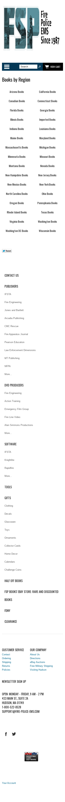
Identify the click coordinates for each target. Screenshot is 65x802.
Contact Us (12, 275)
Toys (7, 529)
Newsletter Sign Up (14, 681)
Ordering (6, 658)
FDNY (7, 610)
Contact (6, 654)
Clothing (9, 505)
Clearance (11, 621)
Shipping (6, 662)
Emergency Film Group (17, 409)
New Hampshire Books (16, 175)
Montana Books (17, 166)
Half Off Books (14, 581)
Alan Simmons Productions (19, 425)
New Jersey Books (47, 175)
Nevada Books (47, 166)
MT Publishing (12, 358)
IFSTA (8, 294)
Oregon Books (17, 203)
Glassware (10, 521)
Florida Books (16, 110)
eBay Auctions (37, 662)
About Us (35, 654)
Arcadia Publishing (14, 318)
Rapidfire (9, 468)
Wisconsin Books (47, 231)
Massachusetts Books (16, 147)
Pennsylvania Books (47, 203)
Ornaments (10, 537)
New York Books (47, 184)
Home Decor (11, 553)
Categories (7, 67)
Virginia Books (17, 221)
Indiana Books (17, 129)
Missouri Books (47, 157)
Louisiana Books (47, 129)
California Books (47, 92)
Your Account (9, 783)
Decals (8, 513)
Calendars (10, 561)
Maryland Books (47, 138)
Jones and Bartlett (14, 310)
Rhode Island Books (17, 212)
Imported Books (47, 119)
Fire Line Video (12, 417)
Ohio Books (47, 194)
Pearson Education (14, 342)
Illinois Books (16, 119)
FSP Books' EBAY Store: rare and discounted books (31, 596)
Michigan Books (47, 147)
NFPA (8, 366)
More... (8, 374)
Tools (8, 487)
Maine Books (16, 138)
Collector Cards (13, 545)
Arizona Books (17, 92)
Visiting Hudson (38, 669)
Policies (6, 669)
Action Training (12, 401)
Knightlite (9, 460)
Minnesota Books (16, 157)
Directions (35, 658)
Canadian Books (17, 101)
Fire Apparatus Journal (16, 334)
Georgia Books (47, 110)
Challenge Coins (13, 569)
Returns (6, 666)
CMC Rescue (11, 326)
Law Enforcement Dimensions (20, 350)
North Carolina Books (17, 194)
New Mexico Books (16, 184)
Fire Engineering (13, 302)
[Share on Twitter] (7, 251)
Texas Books (47, 212)
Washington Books (47, 221)
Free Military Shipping (41, 666)
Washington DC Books (17, 231)
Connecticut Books (47, 101)
